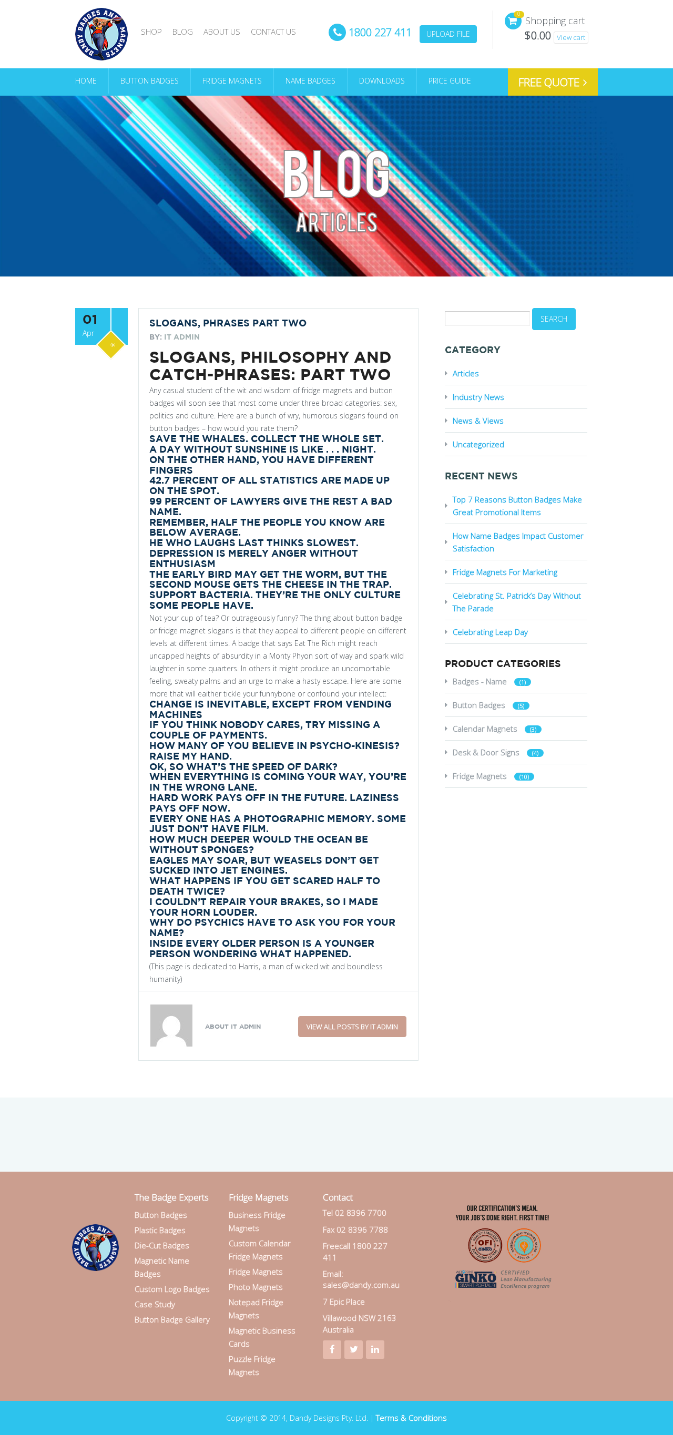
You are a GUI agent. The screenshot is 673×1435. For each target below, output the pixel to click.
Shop (151, 31)
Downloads (382, 81)
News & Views (478, 420)
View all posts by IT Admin (352, 1026)
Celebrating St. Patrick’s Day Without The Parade (517, 601)
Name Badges (310, 81)
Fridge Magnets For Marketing (505, 572)
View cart (571, 37)
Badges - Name (480, 681)
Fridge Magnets (232, 81)
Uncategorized (478, 444)
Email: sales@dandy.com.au (361, 1279)
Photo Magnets (256, 1287)
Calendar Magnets (485, 728)
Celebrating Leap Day (490, 632)
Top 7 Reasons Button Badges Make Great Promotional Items (517, 505)
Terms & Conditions (411, 1417)
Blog (182, 31)
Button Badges (149, 81)
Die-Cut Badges (162, 1245)
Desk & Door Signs (486, 752)
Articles (466, 373)
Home (86, 81)
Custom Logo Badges (172, 1289)
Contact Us (273, 31)
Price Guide (450, 81)
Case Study (155, 1304)
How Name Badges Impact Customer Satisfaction (518, 542)
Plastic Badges (160, 1230)
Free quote (550, 82)
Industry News (478, 397)
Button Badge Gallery (172, 1319)
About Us (221, 31)
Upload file (448, 34)
